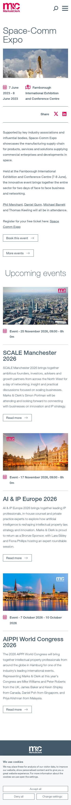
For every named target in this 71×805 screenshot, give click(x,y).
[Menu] (64, 8)
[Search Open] (55, 8)
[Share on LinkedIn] (64, 114)
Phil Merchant (13, 204)
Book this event (17, 238)
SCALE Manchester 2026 (29, 355)
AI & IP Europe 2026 (30, 498)
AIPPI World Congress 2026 (33, 642)
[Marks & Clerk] (11, 11)
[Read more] (35, 305)
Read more (14, 417)
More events (15, 253)
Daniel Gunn (33, 204)
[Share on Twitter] (56, 114)
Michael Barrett (54, 204)
